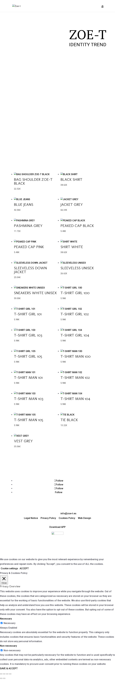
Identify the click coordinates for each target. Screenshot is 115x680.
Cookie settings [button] (9, 568)
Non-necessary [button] (8, 645)
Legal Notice (31, 518)
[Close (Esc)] (10, 673)
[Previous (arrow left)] (1, 678)
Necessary (9, 623)
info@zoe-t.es (68, 513)
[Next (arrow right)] (4, 678)
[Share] (7, 673)
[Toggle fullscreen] (4, 673)
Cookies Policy (67, 518)
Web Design (84, 518)
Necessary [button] (6, 618)
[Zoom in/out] (1, 673)
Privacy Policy (48, 518)
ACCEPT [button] (24, 568)
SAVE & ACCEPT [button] (9, 668)
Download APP (57, 527)
